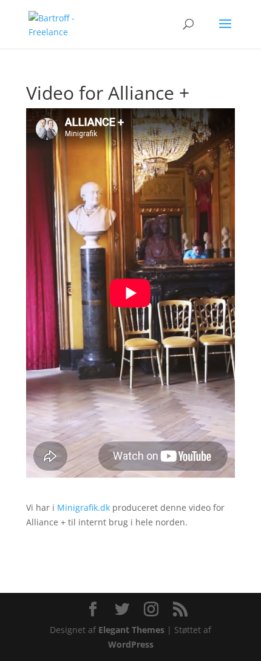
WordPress (131, 644)
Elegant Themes (131, 629)
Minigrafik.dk (83, 507)
